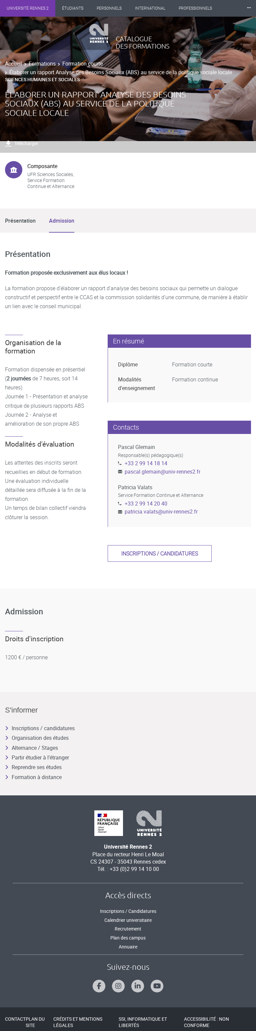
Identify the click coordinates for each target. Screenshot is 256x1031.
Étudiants (72, 8)
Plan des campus (128, 937)
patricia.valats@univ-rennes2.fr (161, 511)
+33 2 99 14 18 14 (146, 463)
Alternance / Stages (35, 747)
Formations (42, 63)
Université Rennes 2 (28, 8)
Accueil (13, 63)
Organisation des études (40, 737)
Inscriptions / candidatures (159, 553)
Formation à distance (37, 777)
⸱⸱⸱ (249, 8)
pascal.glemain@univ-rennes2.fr (162, 471)
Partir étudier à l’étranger (40, 757)
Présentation (20, 220)
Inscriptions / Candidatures (128, 911)
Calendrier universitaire (128, 920)
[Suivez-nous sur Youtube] (157, 986)
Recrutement (128, 929)
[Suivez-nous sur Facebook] (99, 986)
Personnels (109, 8)
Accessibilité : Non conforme (206, 1022)
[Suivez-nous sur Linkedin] (137, 986)
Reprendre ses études (37, 767)
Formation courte (82, 63)
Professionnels (195, 8)
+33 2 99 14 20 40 (146, 503)
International (150, 8)
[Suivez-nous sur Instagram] (118, 986)
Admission (61, 220)
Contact (15, 1019)
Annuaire (128, 946)
